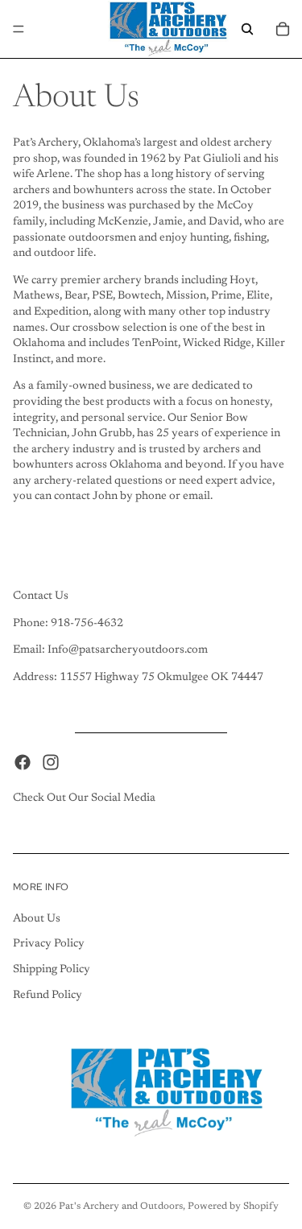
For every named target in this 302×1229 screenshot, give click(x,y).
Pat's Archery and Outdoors (121, 1206)
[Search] (247, 29)
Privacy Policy (49, 944)
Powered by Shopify (233, 1206)
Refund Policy (47, 995)
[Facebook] (22, 762)
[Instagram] (50, 762)
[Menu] (18, 28)
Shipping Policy (51, 969)
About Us (36, 919)
